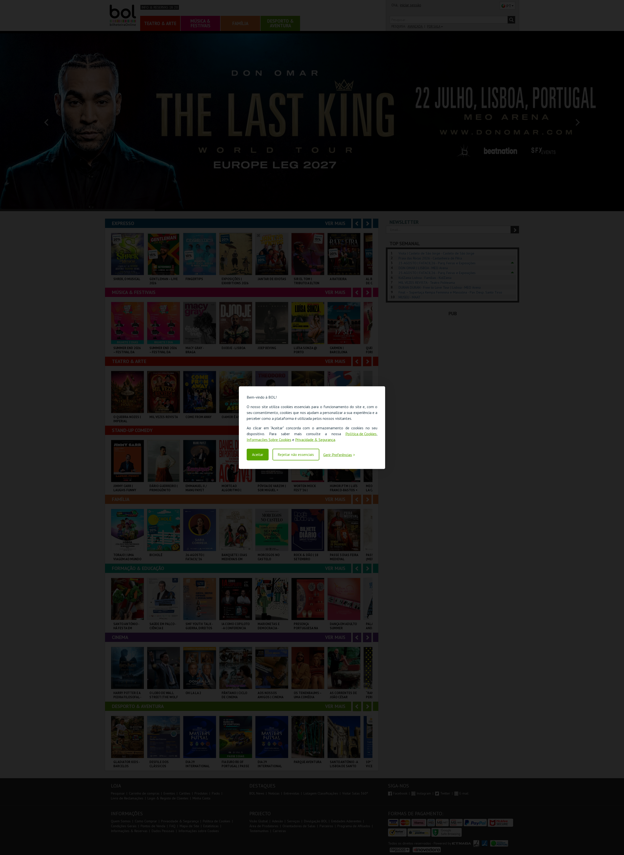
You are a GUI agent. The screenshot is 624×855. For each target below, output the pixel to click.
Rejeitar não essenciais (296, 454)
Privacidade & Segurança (315, 439)
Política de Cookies (361, 433)
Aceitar (257, 454)
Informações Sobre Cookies (269, 439)
